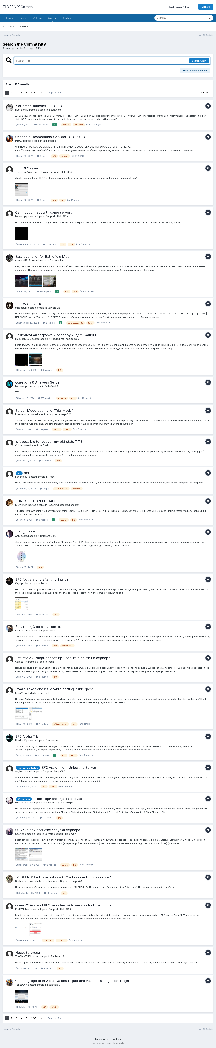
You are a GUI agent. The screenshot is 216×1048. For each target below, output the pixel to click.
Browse (10, 18)
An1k (17, 535)
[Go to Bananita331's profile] (9, 474)
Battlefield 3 (49, 140)
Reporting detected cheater (63, 504)
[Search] (209, 18)
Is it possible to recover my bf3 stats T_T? (48, 442)
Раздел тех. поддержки (65, 338)
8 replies (43, 519)
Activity (52, 18)
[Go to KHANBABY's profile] (9, 502)
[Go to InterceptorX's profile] (9, 412)
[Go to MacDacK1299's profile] (9, 336)
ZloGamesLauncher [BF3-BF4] (39, 106)
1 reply (43, 156)
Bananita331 (21, 476)
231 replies (43, 755)
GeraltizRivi (21, 661)
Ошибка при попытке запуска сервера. (48, 830)
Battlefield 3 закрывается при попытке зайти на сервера (62, 658)
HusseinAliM (22, 109)
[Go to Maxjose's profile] (9, 384)
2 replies (50, 322)
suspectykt (21, 307)
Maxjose (20, 386)
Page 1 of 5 (54, 92)
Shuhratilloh (21, 881)
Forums (23, 18)
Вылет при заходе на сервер (57, 799)
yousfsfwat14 (22, 172)
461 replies (43, 124)
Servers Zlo (53, 307)
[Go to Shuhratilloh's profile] (9, 879)
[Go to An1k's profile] (9, 534)
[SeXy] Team (25, 532)
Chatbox (66, 18)
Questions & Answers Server (38, 382)
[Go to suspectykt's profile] (9, 305)
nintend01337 (22, 260)
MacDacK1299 (23, 338)
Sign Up (206, 6)
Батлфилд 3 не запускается (38, 627)
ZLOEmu (37, 18)
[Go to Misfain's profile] (9, 800)
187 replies (46, 398)
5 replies (47, 370)
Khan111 (19, 693)
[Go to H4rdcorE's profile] (9, 738)
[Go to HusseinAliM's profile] (9, 107)
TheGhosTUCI (23, 956)
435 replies (45, 291)
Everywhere (195, 18)
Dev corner (52, 740)
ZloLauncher (55, 109)
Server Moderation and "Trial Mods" (44, 410)
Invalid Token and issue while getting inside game (54, 689)
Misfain (19, 802)
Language (101, 1039)
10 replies (43, 614)
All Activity (8, 26)
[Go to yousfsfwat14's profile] (9, 170)
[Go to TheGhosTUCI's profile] (9, 954)
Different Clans (48, 535)
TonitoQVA (21, 984)
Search (24, 26)
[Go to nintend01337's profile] (9, 258)
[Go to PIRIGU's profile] (9, 138)
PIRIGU (19, 140)
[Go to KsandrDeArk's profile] (9, 628)
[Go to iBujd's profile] (9, 581)
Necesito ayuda (27, 953)
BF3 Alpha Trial (27, 736)
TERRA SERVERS (28, 304)
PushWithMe (22, 909)
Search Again (199, 60)
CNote (18, 445)
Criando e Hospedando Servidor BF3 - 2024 (50, 137)
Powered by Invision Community (108, 1043)
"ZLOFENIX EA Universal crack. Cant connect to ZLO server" (63, 877)
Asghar (19, 771)
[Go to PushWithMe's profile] (9, 907)
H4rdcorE (20, 740)
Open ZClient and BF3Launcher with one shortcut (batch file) (64, 905)
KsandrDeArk (22, 630)
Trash (45, 445)
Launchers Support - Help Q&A (60, 802)
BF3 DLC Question (29, 168)
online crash (33, 473)
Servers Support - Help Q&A (60, 833)
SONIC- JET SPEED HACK (36, 501)
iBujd (18, 583)
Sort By (205, 93)
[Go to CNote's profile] (9, 443)
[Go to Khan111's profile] (9, 691)
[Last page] (41, 93)
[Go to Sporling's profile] (9, 831)
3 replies (46, 460)
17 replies (50, 244)
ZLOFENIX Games (17, 7)
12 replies (51, 864)
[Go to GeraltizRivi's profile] (9, 659)
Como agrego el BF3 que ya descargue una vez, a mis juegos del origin (72, 981)
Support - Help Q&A (61, 172)
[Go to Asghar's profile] (9, 769)
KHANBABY (21, 504)
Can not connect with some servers (43, 212)
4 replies (48, 968)
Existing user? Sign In (181, 7)
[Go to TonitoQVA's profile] (9, 982)
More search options (196, 70)
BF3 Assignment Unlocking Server (69, 767)
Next (34, 92)
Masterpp (20, 216)
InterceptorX (22, 414)
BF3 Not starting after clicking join (42, 579)
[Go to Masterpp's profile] (9, 214)
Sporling (19, 833)
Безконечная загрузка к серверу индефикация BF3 (58, 335)
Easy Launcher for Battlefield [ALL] (42, 256)
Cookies (116, 1039)
